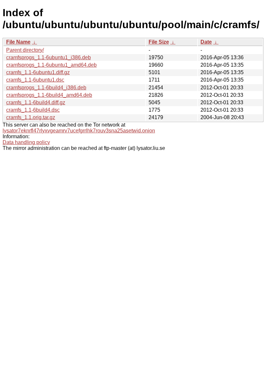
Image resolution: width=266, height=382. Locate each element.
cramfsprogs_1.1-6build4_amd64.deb (49, 95)
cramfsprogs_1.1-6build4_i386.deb (46, 87)
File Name (18, 42)
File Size (159, 42)
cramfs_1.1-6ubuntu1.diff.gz (38, 72)
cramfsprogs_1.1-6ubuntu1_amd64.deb (51, 65)
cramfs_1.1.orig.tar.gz (30, 117)
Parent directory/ (25, 50)
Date (206, 42)
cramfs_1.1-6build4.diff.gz (35, 102)
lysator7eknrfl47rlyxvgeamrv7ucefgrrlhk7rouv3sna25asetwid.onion (79, 130)
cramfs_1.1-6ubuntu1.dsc (35, 80)
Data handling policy (26, 142)
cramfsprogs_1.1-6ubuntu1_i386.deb (48, 57)
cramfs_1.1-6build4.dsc (33, 110)
